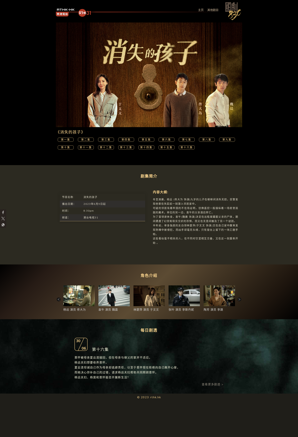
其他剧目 (213, 10)
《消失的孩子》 (70, 132)
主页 (201, 10)
